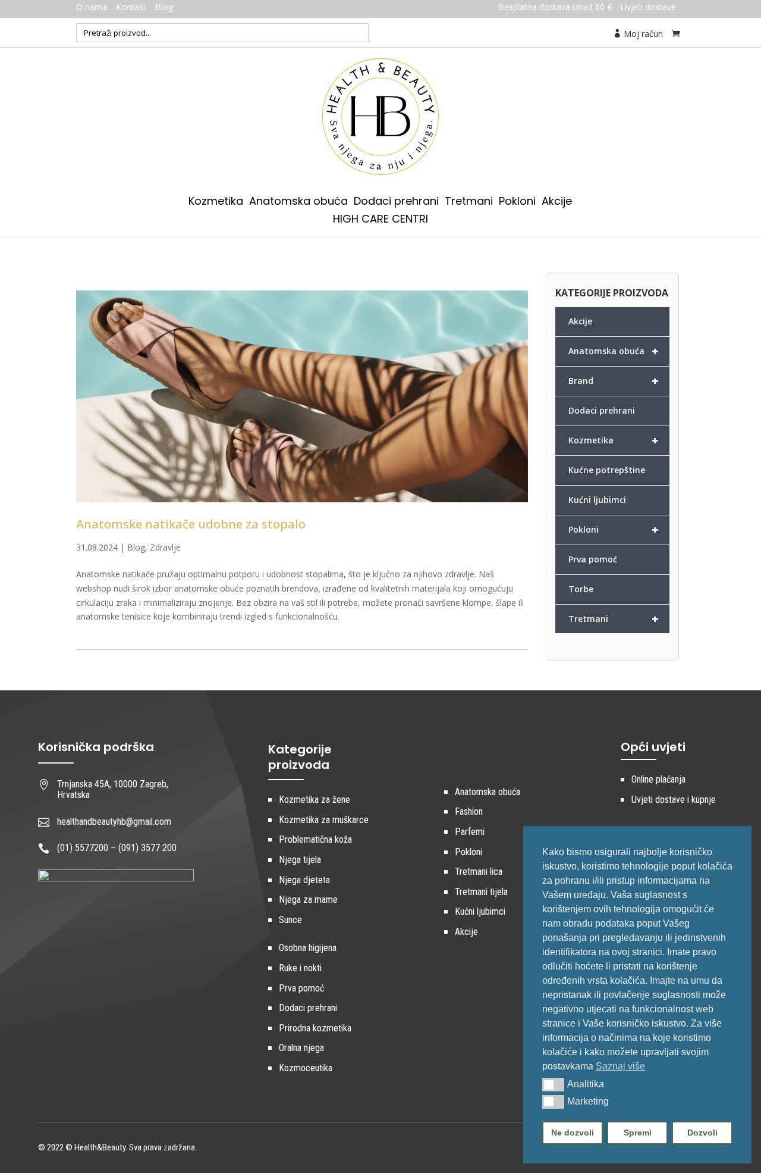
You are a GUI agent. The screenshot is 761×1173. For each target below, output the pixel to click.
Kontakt (131, 6)
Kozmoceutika (305, 1068)
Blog (164, 6)
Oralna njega (301, 1047)
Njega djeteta (304, 880)
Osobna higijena (308, 947)
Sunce (290, 919)
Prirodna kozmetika (315, 1028)
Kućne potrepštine (606, 470)
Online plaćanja (658, 779)
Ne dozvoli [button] (572, 1132)
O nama (91, 6)
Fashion (469, 811)
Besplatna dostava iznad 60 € (555, 6)
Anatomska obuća (298, 202)
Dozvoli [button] (702, 1132)
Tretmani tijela (481, 891)
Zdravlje (165, 547)
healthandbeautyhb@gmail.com (114, 821)
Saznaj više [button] (620, 1066)
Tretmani (469, 202)
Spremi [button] (638, 1132)
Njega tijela (300, 859)
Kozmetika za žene (314, 799)
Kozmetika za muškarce (324, 819)
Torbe (580, 589)
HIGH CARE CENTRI (380, 220)
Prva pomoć (592, 559)
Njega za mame (308, 899)
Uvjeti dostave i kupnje (673, 799)
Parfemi (470, 831)
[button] (553, 1084)
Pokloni (517, 202)
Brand (613, 381)
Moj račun (642, 33)
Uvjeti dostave (648, 6)
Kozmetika (215, 202)
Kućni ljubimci (597, 499)
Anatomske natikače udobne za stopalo (191, 524)
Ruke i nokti (300, 968)
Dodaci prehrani (396, 202)
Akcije (557, 202)
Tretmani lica (478, 871)
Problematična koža (315, 839)
